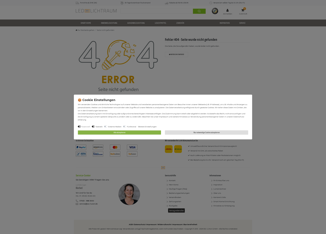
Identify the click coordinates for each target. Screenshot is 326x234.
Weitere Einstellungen (147, 127)
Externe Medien (114, 127)
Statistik (99, 127)
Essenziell (86, 127)
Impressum (163, 117)
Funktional (131, 127)
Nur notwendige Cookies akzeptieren (207, 132)
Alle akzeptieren (119, 132)
